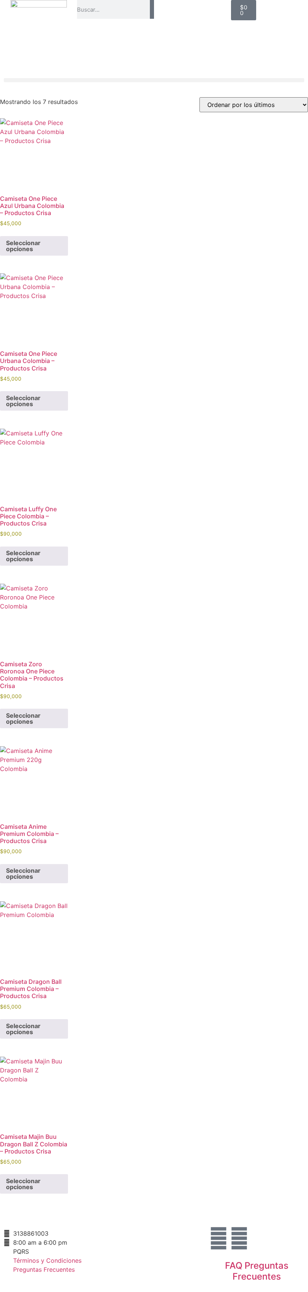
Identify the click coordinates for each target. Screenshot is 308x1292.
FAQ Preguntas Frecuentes (256, 1271)
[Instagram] (218, 1238)
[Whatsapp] (239, 1238)
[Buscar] (152, 9)
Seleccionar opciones (23, 246)
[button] (154, 80)
